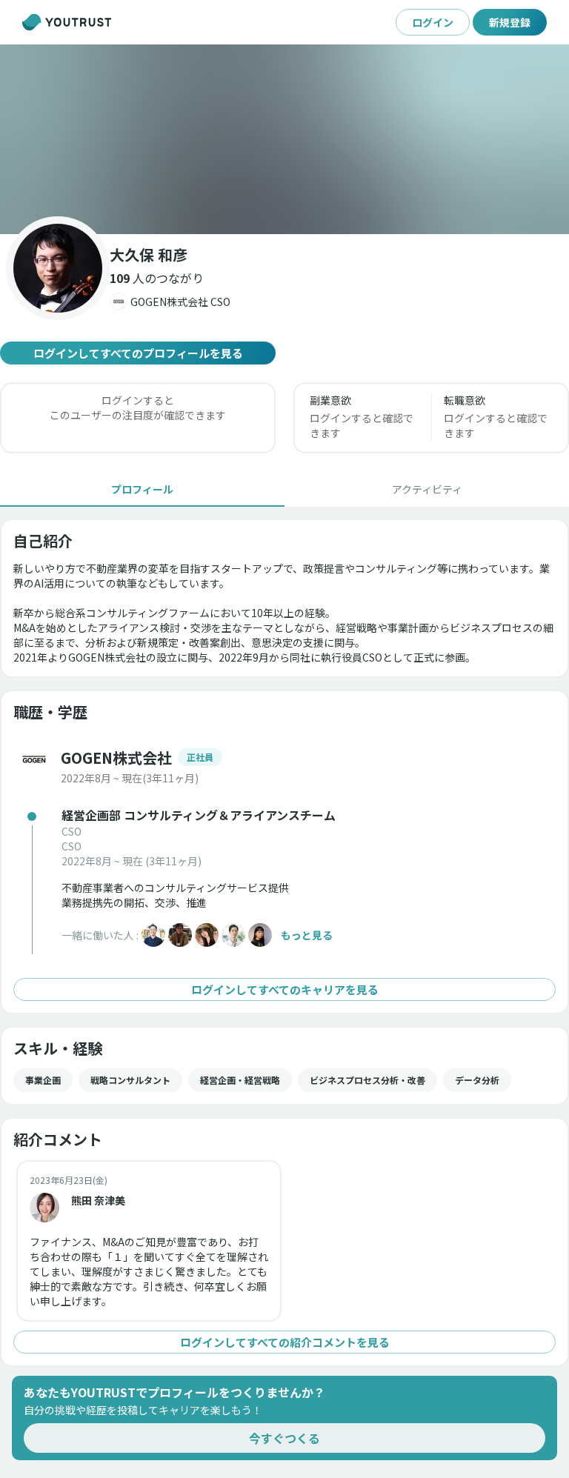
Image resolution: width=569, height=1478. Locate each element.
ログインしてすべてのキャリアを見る (285, 989)
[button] (284, 139)
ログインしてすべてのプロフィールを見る (138, 353)
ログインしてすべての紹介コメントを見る (285, 1342)
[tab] (142, 489)
